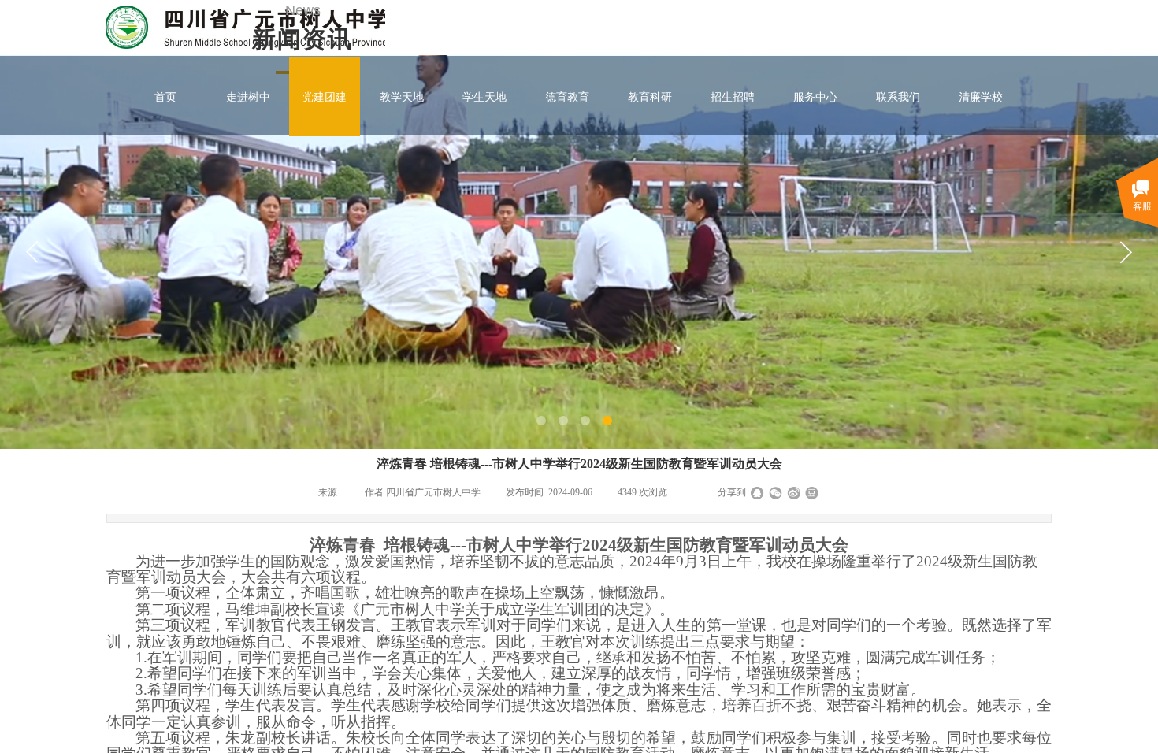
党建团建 (324, 97)
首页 (165, 97)
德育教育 (567, 97)
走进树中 (248, 97)
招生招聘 (733, 97)
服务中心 (815, 97)
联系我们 (898, 97)
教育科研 (650, 97)
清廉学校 (981, 97)
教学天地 (402, 97)
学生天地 (484, 97)
